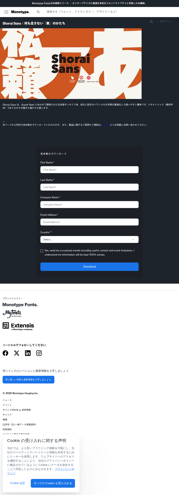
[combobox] (106, 12)
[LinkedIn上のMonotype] (28, 353)
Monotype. (20, 12)
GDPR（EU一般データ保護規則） (20, 425)
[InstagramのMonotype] (39, 353)
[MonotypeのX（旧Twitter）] (16, 353)
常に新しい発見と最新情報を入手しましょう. (28, 379)
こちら (106, 125)
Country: (46, 232)
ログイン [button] (164, 21)
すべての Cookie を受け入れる (53, 483)
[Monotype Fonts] (18, 306)
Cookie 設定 (17, 483)
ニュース (7, 400)
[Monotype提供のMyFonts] (18, 315)
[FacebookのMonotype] (5, 353)
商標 (5, 420)
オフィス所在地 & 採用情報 (17, 410)
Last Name (47, 180)
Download (89, 266)
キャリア (7, 415)
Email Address (49, 215)
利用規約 (7, 429)
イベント (7, 405)
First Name (47, 162)
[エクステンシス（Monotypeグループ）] (18, 327)
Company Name (50, 197)
